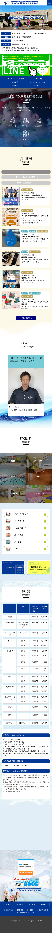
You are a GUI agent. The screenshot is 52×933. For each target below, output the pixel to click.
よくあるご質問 (42, 910)
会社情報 (30, 910)
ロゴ (25, 3)
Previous (1, 66)
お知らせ (20, 904)
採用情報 (20, 910)
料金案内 (15, 86)
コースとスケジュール (37, 82)
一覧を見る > (26, 318)
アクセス (37, 86)
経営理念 (32, 904)
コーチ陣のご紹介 (37, 79)
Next (51, 66)
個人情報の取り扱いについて (26, 913)
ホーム (8, 904)
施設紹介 (15, 82)
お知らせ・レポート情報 (15, 79)
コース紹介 (43, 904)
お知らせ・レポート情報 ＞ (26, 177)
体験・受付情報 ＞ (26, 182)
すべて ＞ (26, 171)
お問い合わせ (9, 910)
